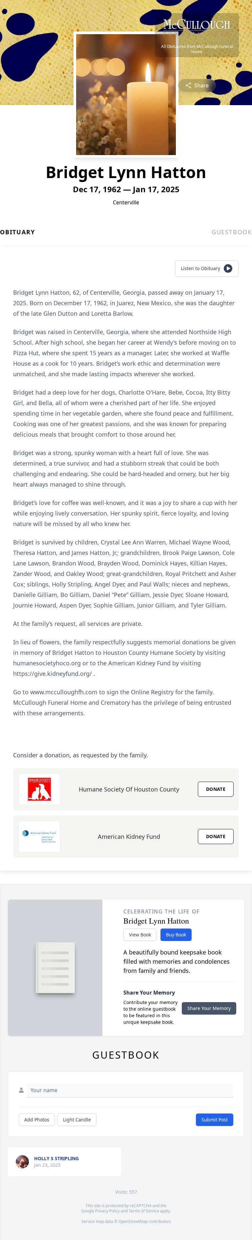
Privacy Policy (107, 1211)
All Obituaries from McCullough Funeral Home (197, 49)
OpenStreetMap (133, 1221)
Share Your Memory (209, 1008)
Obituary (17, 232)
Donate (215, 789)
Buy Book (176, 934)
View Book (140, 934)
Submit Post (214, 1119)
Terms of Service (144, 1211)
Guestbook (232, 232)
